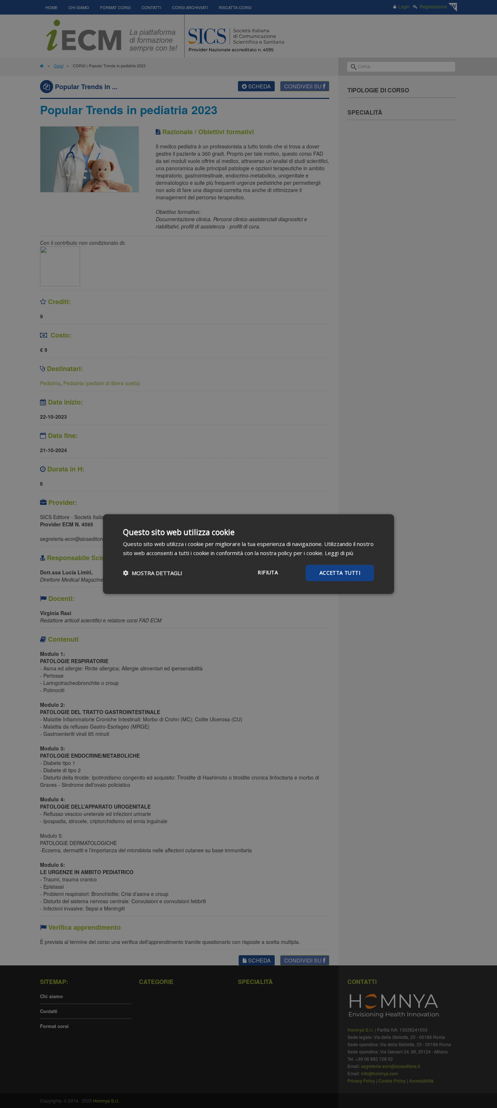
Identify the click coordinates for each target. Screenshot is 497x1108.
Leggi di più (339, 553)
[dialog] (248, 554)
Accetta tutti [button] (339, 572)
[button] (152, 573)
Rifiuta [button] (268, 572)
